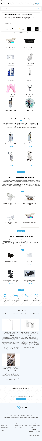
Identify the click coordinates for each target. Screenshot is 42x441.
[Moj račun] (33, 4)
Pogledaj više (21, 171)
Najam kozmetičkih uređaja (33, 417)
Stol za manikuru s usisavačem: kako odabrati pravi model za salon (29, 333)
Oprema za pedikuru (13, 415)
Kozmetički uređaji (23, 417)
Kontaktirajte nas (18, 427)
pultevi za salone (6, 241)
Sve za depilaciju (21, 419)
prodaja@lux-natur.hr (17, 0)
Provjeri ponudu (8, 23)
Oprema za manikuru (35, 413)
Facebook (32, 435)
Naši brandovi (4, 425)
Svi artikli (21, 289)
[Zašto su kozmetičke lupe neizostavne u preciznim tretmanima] (11, 325)
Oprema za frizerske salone (24, 413)
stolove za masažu (25, 181)
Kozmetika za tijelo (29, 415)
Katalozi (2, 430)
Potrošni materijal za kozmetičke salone (11, 417)
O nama (2, 428)
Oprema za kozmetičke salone (12, 413)
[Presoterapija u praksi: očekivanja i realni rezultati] (11, 360)
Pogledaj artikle (11, 49)
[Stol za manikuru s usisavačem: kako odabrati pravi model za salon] (30, 325)
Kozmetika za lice (21, 415)
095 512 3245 (9, 0)
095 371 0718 (4, 0)
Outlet (4, 413)
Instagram (38, 435)
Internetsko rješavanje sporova (21, 425)
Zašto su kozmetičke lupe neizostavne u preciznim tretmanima (11, 333)
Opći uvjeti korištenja (5, 427)
